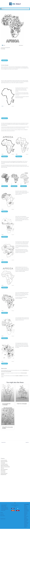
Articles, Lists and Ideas (4, 461)
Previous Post (3, 442)
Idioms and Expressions (4, 469)
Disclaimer (2, 514)
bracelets (17, 375)
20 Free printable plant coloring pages (6, 404)
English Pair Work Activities (4, 465)
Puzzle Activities (26, 509)
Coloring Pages (3, 48)
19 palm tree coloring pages (22, 403)
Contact (1, 512)
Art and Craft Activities (4, 460)
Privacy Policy (2, 515)
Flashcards (25, 514)
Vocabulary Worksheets (4, 473)
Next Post (27, 442)
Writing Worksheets (3, 474)
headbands (20, 375)
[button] (14, 502)
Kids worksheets (3, 470)
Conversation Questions (4, 464)
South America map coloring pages (6, 371)
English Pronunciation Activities (5, 466)
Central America (25, 370)
